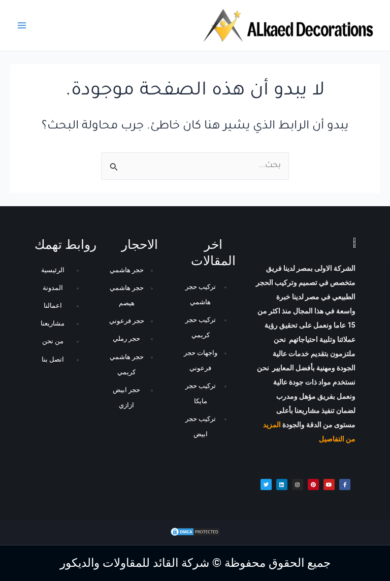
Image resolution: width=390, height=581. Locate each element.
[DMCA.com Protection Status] (195, 532)
